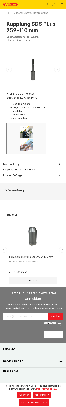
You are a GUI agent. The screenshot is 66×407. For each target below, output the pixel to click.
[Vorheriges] (9, 69)
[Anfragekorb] (58, 3)
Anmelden (55, 316)
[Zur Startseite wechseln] (10, 4)
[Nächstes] (57, 69)
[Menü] (62, 4)
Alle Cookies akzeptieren (34, 402)
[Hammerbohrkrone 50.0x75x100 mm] (33, 237)
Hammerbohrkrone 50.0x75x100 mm (31, 256)
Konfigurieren (42, 394)
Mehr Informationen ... (46, 389)
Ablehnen (24, 394)
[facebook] (21, 349)
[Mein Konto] (54, 4)
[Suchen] (48, 4)
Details (33, 280)
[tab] (32, 166)
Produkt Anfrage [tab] (12, 175)
